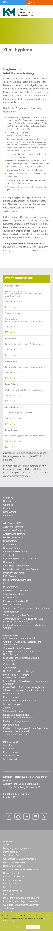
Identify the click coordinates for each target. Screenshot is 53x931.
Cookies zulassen (32, 927)
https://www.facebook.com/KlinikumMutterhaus (9, 816)
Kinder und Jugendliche (16, 715)
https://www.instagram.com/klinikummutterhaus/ (17, 816)
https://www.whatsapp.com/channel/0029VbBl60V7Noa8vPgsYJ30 (44, 816)
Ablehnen (19, 927)
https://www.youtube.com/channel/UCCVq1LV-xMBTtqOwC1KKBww (35, 817)
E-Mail (12, 307)
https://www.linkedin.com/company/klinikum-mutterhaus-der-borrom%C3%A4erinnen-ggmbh (27, 817)
